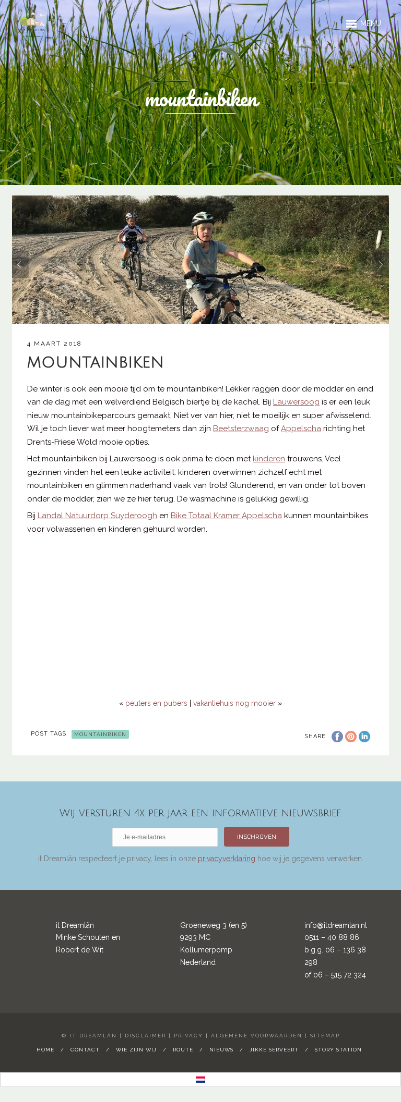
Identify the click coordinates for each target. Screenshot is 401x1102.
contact (85, 1049)
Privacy (188, 1035)
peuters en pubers (156, 703)
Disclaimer (145, 1035)
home (45, 1049)
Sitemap (325, 1035)
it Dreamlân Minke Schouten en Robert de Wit (88, 937)
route (183, 1049)
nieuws (221, 1049)
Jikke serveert (274, 1049)
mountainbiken (100, 734)
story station (338, 1049)
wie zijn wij (136, 1049)
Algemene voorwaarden (256, 1035)
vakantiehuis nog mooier (234, 703)
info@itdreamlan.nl (335, 925)
